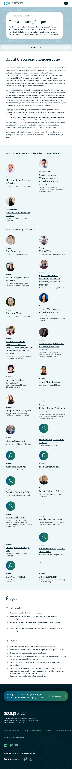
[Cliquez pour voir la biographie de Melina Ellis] (52, 245)
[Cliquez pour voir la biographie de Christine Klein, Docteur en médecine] (19, 175)
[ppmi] (29, 759)
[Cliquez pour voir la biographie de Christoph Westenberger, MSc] (19, 544)
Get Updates (56, 696)
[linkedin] (6, 745)
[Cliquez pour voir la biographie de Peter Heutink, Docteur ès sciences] (52, 435)
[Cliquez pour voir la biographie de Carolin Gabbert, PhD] (52, 486)
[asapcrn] (12, 758)
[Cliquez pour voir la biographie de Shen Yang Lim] (19, 245)
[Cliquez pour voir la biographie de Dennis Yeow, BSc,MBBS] (52, 514)
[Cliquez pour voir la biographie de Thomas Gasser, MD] (19, 435)
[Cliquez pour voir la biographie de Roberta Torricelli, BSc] (19, 572)
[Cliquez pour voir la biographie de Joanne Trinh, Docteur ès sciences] (19, 208)
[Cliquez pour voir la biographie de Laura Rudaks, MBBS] (19, 514)
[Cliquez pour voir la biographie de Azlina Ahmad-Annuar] (52, 376)
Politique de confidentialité (32, 731)
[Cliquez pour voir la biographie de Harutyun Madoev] (19, 307)
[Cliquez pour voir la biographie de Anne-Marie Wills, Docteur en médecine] (52, 544)
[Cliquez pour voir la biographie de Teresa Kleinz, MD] (52, 572)
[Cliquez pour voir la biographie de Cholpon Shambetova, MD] (19, 406)
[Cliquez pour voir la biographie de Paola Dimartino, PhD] (52, 461)
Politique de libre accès (11, 731)
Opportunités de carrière (64, 731)
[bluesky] (11, 745)
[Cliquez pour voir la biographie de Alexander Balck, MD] (19, 461)
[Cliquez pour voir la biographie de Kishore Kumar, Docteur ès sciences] (52, 405)
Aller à (35, 47)
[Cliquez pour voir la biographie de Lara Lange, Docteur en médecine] (19, 274)
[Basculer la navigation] (66, 3)
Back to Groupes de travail (20, 15)
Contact (48, 731)
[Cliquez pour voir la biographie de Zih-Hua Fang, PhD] (19, 376)
